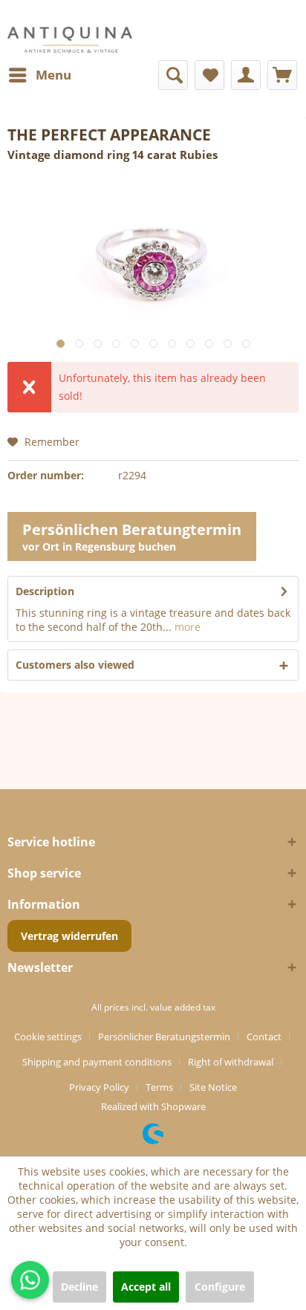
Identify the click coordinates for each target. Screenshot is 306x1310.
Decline (79, 1287)
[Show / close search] (173, 75)
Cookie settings (48, 1036)
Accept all (146, 1287)
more (186, 627)
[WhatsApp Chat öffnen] (30, 1280)
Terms (159, 1087)
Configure (220, 1287)
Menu (53, 74)
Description (45, 591)
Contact (264, 1036)
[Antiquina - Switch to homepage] (69, 40)
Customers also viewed (75, 665)
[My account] (246, 75)
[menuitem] (39, 75)
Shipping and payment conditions (97, 1062)
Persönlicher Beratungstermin (164, 1036)
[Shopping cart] (282, 75)
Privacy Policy (99, 1087)
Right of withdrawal (230, 1062)
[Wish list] (209, 75)
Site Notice (213, 1087)
